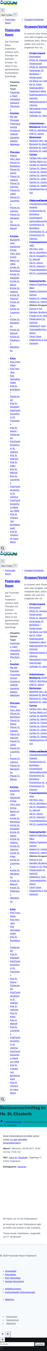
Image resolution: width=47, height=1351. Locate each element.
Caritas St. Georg (38, 168)
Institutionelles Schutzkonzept (20, 1292)
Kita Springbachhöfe (15, 379)
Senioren (33, 343)
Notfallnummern (13, 1289)
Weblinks (9, 1299)
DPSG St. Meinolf (38, 67)
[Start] (1, 1122)
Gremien (14, 113)
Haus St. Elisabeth (18, 1157)
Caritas (33, 154)
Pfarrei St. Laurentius (15, 200)
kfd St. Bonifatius (38, 252)
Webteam (15, 144)
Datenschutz (12, 1320)
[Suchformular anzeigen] (2, 548)
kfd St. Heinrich (37, 266)
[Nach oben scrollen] (2, 1334)
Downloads (10, 1271)
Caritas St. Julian (37, 179)
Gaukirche (15, 246)
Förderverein (35, 63)
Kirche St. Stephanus (15, 340)
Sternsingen (35, 112)
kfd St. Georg (36, 263)
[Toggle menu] (2, 10)
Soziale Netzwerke (14, 1281)
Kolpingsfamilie (37, 281)
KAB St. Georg (36, 133)
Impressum (11, 1316)
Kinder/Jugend (37, 53)
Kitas (13, 358)
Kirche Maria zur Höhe (14, 260)
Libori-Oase (35, 336)
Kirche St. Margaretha (15, 323)
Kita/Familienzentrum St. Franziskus (15, 417)
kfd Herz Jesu (36, 249)
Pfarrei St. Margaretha (15, 218)
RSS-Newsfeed (13, 1278)
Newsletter (10, 1274)
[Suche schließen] (2, 1340)
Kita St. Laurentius (15, 479)
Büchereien (35, 137)
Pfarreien (15, 152)
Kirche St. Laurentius (15, 312)
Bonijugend (35, 56)
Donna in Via (35, 308)
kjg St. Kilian (35, 84)
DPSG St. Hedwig (38, 60)
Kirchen (14, 236)
